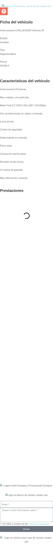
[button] (4, 11)
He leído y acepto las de (26, 524)
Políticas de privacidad (38, 524)
